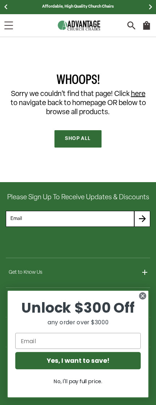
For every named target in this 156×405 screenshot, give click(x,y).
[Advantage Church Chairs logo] (79, 25)
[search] (131, 25)
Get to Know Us (25, 272)
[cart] (146, 29)
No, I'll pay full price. (78, 381)
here (138, 94)
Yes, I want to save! (78, 360)
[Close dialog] (143, 296)
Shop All (78, 138)
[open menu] (8, 25)
